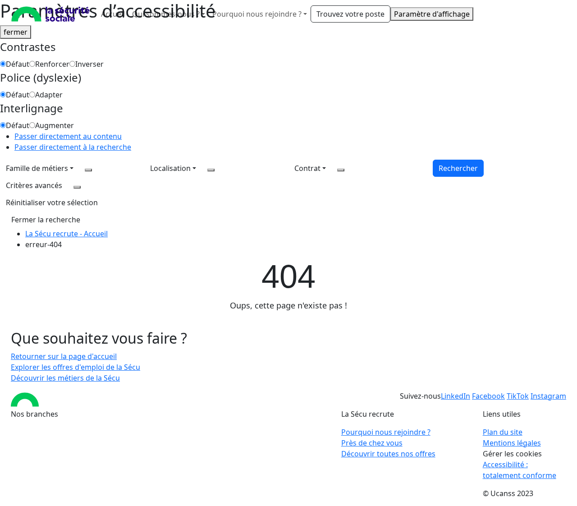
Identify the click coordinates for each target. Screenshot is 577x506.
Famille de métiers (37, 168)
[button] (52, 202)
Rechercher (458, 168)
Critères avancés (34, 185)
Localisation (170, 168)
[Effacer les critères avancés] (77, 187)
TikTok (518, 396)
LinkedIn (455, 396)
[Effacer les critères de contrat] (340, 170)
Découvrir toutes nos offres (388, 454)
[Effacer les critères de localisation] (211, 170)
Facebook (488, 396)
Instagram (548, 396)
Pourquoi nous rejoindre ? (385, 432)
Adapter (49, 95)
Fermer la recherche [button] (45, 220)
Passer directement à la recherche (72, 147)
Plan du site (502, 432)
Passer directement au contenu (68, 136)
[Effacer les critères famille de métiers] (88, 170)
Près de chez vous (372, 443)
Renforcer (52, 64)
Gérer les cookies (512, 454)
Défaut (17, 64)
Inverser (89, 64)
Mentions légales (512, 443)
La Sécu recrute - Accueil (66, 234)
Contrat (307, 168)
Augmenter (54, 125)
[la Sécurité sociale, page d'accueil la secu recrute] (50, 14)
